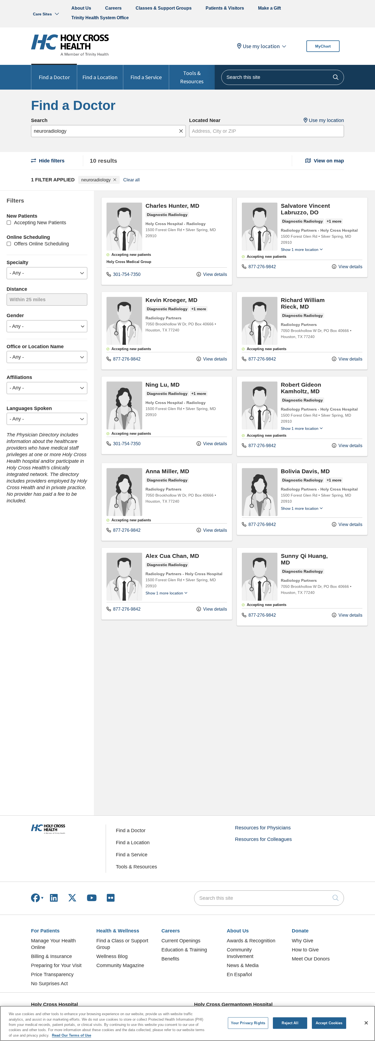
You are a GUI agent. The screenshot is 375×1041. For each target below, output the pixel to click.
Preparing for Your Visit (56, 965)
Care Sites (42, 14)
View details (214, 274)
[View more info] (124, 249)
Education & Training (184, 950)
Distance (17, 289)
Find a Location (99, 77)
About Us (81, 8)
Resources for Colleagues (263, 839)
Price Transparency (52, 974)
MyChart (323, 46)
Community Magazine (120, 965)
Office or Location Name (35, 346)
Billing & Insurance (51, 956)
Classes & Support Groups (164, 8)
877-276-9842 (261, 266)
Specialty (17, 262)
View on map (328, 161)
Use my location (261, 46)
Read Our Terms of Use (71, 1035)
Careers (113, 8)
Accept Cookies (329, 1023)
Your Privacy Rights (248, 1023)
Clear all (131, 179)
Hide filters (51, 161)
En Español (239, 974)
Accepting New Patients (40, 222)
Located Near (204, 120)
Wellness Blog (112, 956)
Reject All (290, 1023)
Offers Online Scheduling (41, 244)
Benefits (170, 959)
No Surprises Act (49, 983)
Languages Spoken (29, 408)
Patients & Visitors (225, 8)
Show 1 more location (299, 249)
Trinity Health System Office (100, 17)
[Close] (366, 1023)
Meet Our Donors (311, 959)
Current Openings (180, 940)
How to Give (305, 950)
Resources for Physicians (263, 827)
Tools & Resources (191, 77)
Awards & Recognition (251, 940)
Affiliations (19, 377)
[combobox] (282, 77)
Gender (15, 315)
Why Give (302, 940)
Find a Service (146, 77)
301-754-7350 (126, 274)
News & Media (243, 965)
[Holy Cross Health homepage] (70, 54)
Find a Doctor (54, 77)
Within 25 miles (28, 299)
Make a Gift (269, 8)
